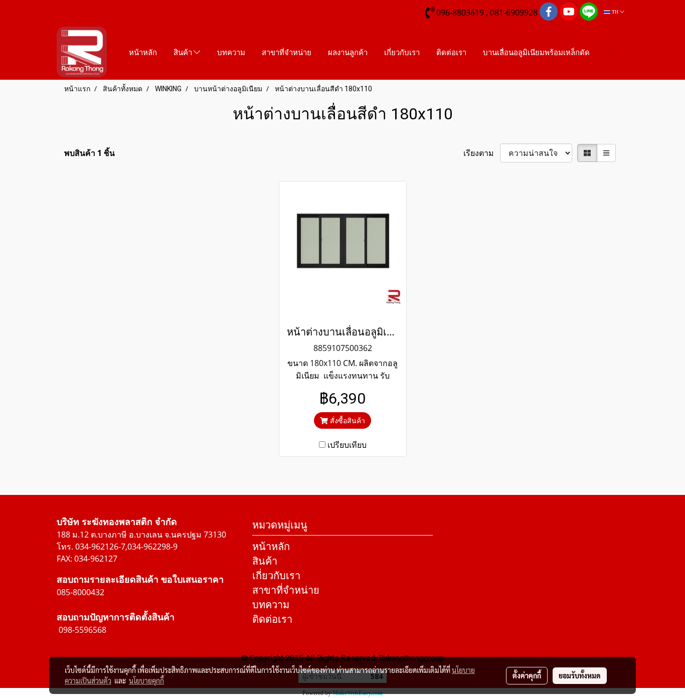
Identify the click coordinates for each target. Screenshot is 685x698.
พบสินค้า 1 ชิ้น (89, 152)
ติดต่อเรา (451, 52)
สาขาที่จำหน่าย (286, 52)
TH (615, 12)
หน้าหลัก (143, 52)
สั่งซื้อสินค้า (346, 420)
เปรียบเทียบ (347, 444)
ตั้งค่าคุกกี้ (526, 675)
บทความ (231, 52)
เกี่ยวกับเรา (402, 52)
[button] (614, 52)
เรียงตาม (481, 152)
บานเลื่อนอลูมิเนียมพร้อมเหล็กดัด (536, 52)
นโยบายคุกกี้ (146, 680)
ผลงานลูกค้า (348, 52)
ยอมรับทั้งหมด (580, 675)
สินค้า (184, 52)
